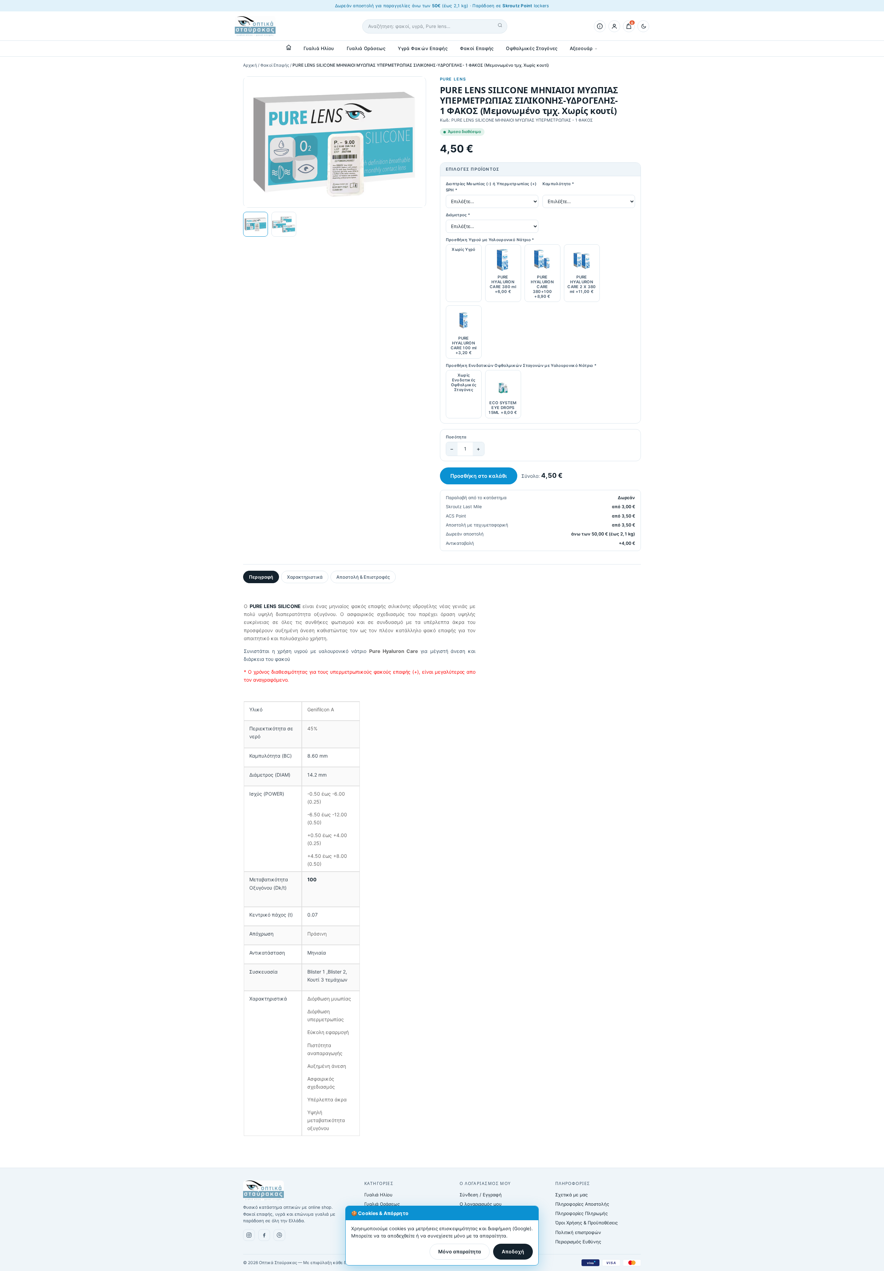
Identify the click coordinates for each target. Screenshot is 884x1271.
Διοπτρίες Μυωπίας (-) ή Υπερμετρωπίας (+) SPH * (491, 186)
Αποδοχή (513, 1251)
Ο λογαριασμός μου (481, 1204)
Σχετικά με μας (571, 1194)
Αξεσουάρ (581, 48)
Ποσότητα (456, 437)
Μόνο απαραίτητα (459, 1251)
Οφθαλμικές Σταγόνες (531, 48)
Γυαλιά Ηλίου (319, 48)
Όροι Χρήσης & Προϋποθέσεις (586, 1222)
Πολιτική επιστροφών (578, 1232)
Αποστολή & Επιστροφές (363, 577)
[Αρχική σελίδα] (289, 47)
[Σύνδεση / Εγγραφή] (614, 26)
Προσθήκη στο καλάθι (478, 476)
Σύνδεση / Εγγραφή (481, 1194)
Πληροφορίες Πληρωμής (581, 1213)
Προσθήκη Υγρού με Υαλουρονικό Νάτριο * (490, 239)
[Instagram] (249, 1235)
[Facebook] (264, 1235)
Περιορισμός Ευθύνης (578, 1241)
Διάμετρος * (458, 214)
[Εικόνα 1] (255, 224)
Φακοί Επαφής (477, 48)
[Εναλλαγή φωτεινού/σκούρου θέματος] (643, 26)
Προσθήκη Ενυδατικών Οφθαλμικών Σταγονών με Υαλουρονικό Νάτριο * (521, 365)
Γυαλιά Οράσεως (366, 48)
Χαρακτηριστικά (305, 577)
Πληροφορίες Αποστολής (582, 1204)
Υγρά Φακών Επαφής (422, 48)
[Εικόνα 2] (283, 224)
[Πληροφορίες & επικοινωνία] (600, 26)
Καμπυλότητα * (558, 183)
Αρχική (250, 65)
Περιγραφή (261, 577)
